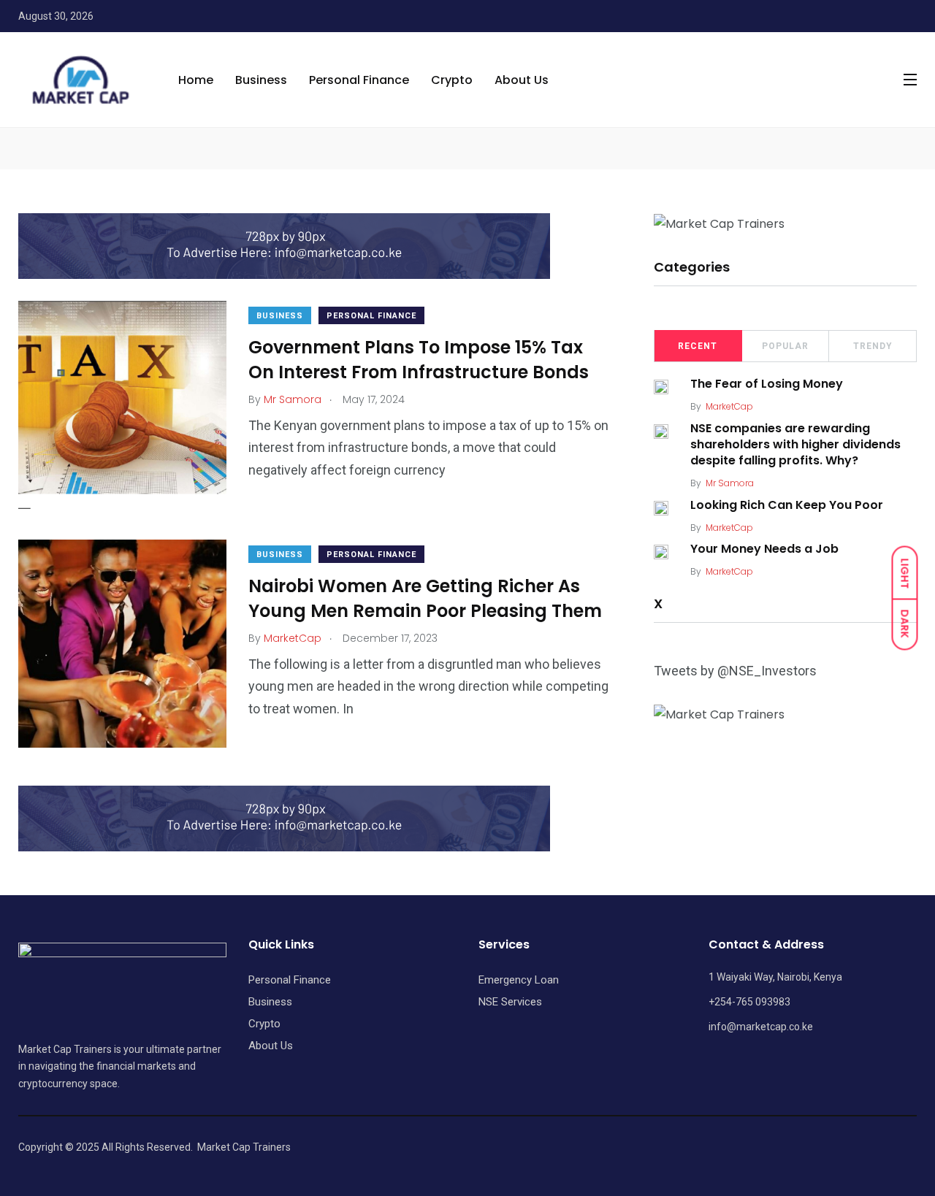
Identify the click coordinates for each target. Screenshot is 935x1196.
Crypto (452, 80)
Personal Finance (359, 80)
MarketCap (729, 406)
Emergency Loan (518, 979)
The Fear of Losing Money (766, 384)
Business (261, 80)
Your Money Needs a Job (764, 549)
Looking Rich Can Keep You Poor (786, 505)
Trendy (873, 346)
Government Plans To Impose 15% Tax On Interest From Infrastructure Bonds (418, 359)
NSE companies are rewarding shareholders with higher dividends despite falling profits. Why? (795, 444)
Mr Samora (730, 483)
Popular (785, 346)
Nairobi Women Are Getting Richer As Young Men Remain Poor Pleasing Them (425, 598)
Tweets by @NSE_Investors (735, 670)
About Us (522, 80)
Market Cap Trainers (244, 1147)
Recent (697, 346)
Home (195, 80)
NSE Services (510, 1001)
